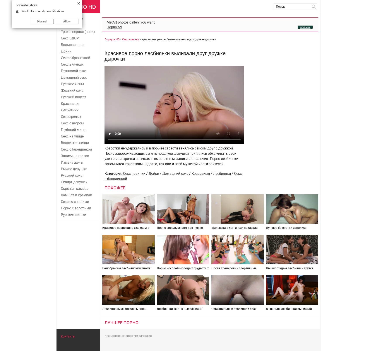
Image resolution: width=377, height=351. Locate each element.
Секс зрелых (71, 116)
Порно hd (114, 27)
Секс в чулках (72, 64)
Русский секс (71, 175)
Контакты (68, 336)
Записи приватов (75, 155)
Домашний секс (74, 77)
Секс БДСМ (70, 38)
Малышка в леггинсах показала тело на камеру (234, 229)
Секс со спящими (75, 201)
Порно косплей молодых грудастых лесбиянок (183, 270)
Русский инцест (73, 97)
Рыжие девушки (74, 168)
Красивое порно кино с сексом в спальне (125, 229)
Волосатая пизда (75, 142)
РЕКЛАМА (305, 27)
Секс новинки (134, 173)
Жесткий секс (72, 90)
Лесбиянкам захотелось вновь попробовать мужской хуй (124, 310)
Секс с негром (72, 123)
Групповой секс (73, 70)
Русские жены (72, 83)
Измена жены (72, 162)
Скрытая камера (74, 188)
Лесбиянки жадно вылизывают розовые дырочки (180, 310)
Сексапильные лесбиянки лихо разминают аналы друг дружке (234, 310)
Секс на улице (72, 136)
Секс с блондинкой (76, 149)
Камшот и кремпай (76, 195)
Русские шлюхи (73, 214)
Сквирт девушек (74, 182)
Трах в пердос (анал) (78, 31)
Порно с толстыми (76, 208)
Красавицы (70, 103)
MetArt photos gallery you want (131, 22)
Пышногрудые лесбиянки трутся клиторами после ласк (290, 270)
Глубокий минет (74, 129)
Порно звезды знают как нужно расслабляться (180, 229)
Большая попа (72, 44)
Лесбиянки (70, 110)
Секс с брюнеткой (75, 57)
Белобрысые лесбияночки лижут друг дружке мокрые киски (126, 270)
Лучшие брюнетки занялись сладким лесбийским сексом (287, 229)
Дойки (66, 51)
